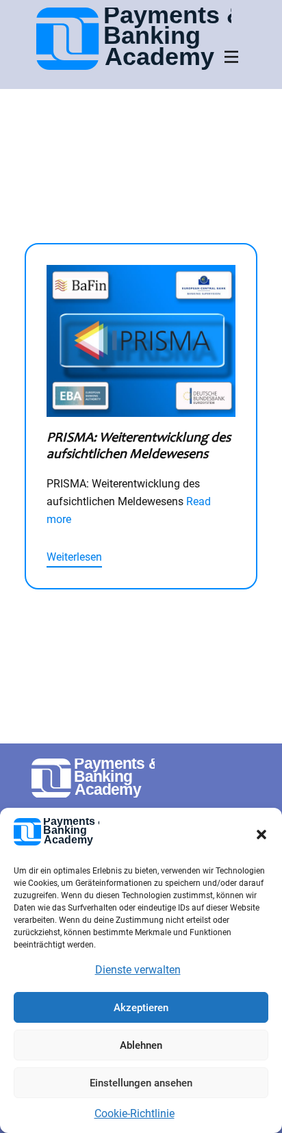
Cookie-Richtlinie (134, 1113)
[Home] (133, 39)
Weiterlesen (74, 556)
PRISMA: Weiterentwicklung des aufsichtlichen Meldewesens (139, 445)
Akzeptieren (141, 1008)
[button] (261, 834)
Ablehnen (141, 1045)
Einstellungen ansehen (141, 1083)
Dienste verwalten (138, 969)
